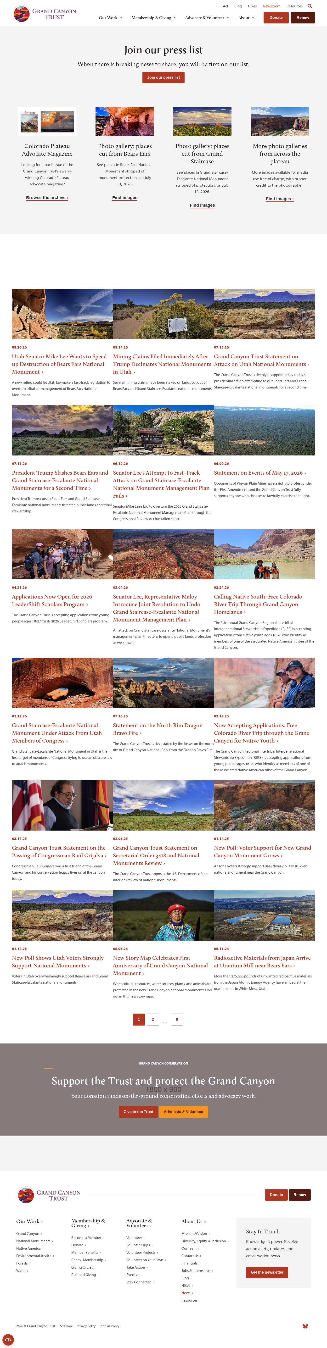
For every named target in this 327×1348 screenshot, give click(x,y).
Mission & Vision (194, 1233)
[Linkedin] (274, 1326)
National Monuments (33, 1240)
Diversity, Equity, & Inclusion (203, 1240)
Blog (238, 6)
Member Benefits (84, 1252)
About (243, 17)
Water (21, 1270)
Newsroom (271, 6)
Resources (295, 6)
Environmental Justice (33, 1255)
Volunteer (134, 1237)
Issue (102, 254)
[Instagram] (263, 1326)
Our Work (108, 17)
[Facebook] (253, 1326)
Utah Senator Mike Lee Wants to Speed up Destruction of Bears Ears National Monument (59, 364)
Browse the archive (46, 197)
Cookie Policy (110, 1326)
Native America (28, 1248)
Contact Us (189, 1255)
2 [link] (153, 1019)
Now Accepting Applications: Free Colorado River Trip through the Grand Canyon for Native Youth (262, 733)
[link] (189, 1020)
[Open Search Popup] (309, 6)
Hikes (252, 6)
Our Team (189, 1248)
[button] (220, 259)
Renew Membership (87, 1259)
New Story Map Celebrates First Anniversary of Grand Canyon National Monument (160, 965)
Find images (124, 197)
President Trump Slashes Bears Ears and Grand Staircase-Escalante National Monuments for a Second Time (60, 480)
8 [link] (177, 1019)
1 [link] (139, 1019)
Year (159, 254)
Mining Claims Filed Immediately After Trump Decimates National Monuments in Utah (162, 364)
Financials (189, 1263)
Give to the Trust (138, 1112)
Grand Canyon (27, 1233)
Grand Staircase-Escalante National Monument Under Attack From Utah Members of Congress (57, 733)
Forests (22, 1263)
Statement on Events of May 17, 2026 (258, 472)
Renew (303, 18)
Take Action (135, 1267)
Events (131, 1274)
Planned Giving (83, 1274)
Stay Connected (139, 1282)
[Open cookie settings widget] (8, 1340)
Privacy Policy (86, 1326)
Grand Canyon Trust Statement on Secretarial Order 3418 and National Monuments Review (156, 855)
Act (225, 6)
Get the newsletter (267, 1272)
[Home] (44, 13)
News (185, 1292)
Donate (276, 18)
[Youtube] (284, 1326)
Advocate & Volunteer (204, 17)
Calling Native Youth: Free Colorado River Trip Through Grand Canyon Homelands (258, 604)
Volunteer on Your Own (144, 1259)
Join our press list (163, 77)
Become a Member (86, 1237)
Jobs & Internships (195, 1270)
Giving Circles (82, 1267)
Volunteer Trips (138, 1245)
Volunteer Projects (140, 1252)
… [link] (165, 1021)
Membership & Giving (151, 17)
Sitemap (66, 1326)
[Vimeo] (295, 1326)
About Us (192, 1221)
